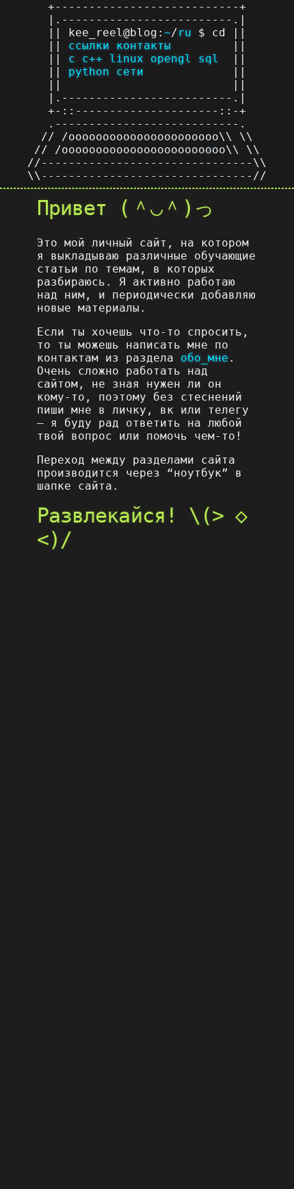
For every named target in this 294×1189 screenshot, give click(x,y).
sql (208, 58)
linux (126, 58)
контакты (143, 45)
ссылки (88, 45)
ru (184, 32)
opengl (170, 58)
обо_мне (204, 357)
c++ (92, 58)
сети (130, 71)
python (88, 71)
